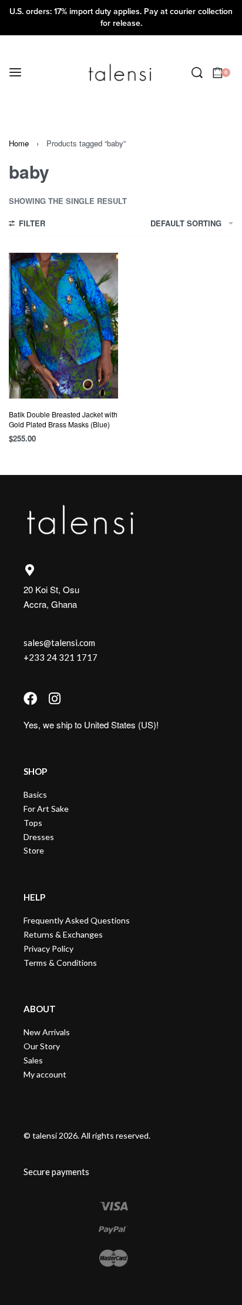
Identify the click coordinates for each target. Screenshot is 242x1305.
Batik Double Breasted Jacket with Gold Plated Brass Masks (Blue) (63, 419)
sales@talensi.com (59, 642)
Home (19, 143)
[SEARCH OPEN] (197, 72)
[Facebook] (30, 698)
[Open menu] (15, 72)
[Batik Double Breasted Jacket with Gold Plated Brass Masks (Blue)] (63, 326)
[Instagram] (54, 698)
